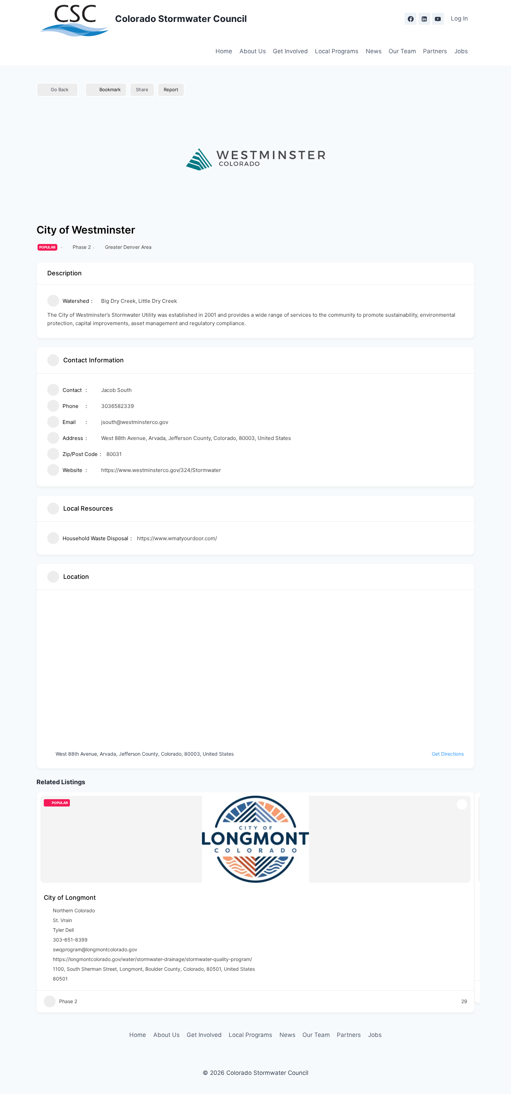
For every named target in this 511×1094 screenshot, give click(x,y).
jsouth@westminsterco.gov (134, 422)
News (374, 51)
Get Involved (290, 51)
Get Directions (448, 754)
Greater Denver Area (128, 247)
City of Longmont (70, 897)
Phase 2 (82, 247)
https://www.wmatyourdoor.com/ (177, 538)
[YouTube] (438, 19)
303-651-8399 (70, 940)
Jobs (461, 51)
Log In (459, 18)
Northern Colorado (74, 910)
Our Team (402, 51)
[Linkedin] (424, 19)
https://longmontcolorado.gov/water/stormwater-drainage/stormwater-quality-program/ (152, 959)
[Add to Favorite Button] (462, 804)
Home (224, 51)
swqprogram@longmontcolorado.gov (95, 949)
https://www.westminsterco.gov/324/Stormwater (161, 470)
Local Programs (336, 51)
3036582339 (117, 406)
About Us (253, 51)
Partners (435, 51)
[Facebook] (410, 19)
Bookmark (110, 89)
